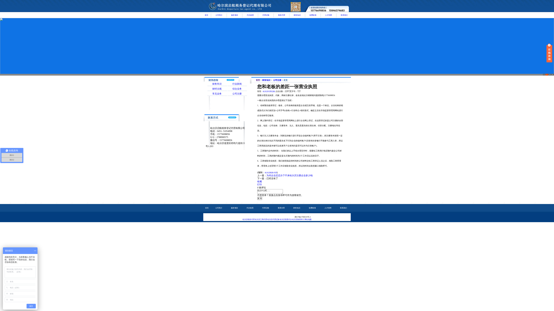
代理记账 (265, 15)
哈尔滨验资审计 (298, 219)
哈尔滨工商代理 (261, 219)
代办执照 (250, 15)
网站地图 (308, 219)
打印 (259, 184)
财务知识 (297, 15)
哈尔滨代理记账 (269, 91)
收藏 (259, 181)
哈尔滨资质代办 (286, 219)
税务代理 (281, 15)
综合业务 (237, 89)
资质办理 (281, 208)
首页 (206, 15)
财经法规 (217, 89)
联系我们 (344, 15)
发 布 (260, 198)
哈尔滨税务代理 (249, 219)
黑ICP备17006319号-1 (303, 217)
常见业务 (217, 93)
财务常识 (217, 84)
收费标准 (312, 15)
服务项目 (234, 15)
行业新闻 (237, 84)
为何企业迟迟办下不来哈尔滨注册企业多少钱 (289, 175)
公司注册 (237, 93)
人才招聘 (328, 15)
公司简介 (219, 15)
